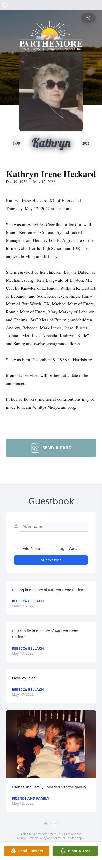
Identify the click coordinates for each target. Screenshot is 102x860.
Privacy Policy (37, 838)
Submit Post (51, 560)
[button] (51, 744)
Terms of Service (64, 838)
